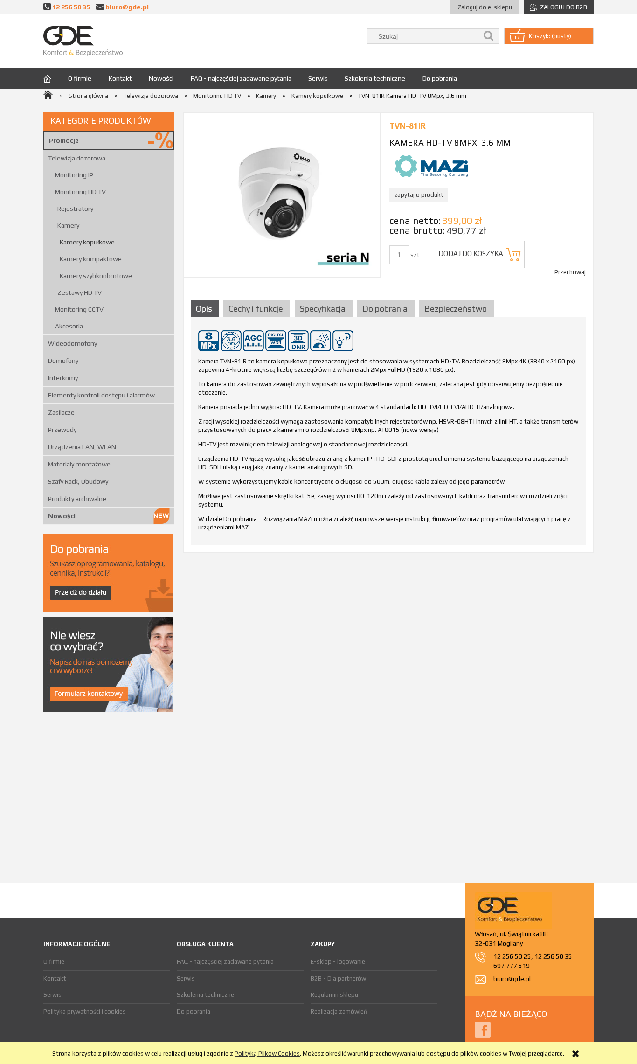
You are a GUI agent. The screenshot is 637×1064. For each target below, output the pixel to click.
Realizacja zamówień (339, 1011)
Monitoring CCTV (79, 309)
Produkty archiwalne (77, 498)
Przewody (62, 429)
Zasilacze (61, 412)
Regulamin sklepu (334, 994)
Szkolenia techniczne (205, 994)
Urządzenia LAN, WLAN (82, 447)
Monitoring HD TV (80, 191)
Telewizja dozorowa (76, 158)
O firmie (53, 961)
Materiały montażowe (79, 464)
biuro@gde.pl (127, 7)
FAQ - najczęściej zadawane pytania (225, 961)
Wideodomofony (72, 343)
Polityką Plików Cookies (267, 1053)
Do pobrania (193, 1011)
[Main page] (83, 41)
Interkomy (63, 378)
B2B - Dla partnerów (338, 978)
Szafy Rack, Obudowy (78, 481)
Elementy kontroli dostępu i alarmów (101, 395)
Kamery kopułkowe (87, 242)
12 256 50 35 (71, 7)
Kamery (68, 225)
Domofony (63, 360)
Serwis (52, 994)
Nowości (62, 516)
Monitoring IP (74, 175)
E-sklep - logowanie (338, 961)
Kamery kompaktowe (91, 259)
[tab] (206, 308)
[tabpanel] (388, 434)
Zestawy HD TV (79, 292)
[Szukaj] (488, 36)
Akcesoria (69, 326)
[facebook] (483, 1029)
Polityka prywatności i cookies (84, 1011)
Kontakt (54, 978)
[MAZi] (431, 165)
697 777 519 (511, 965)
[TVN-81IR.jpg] (282, 194)
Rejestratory (75, 208)
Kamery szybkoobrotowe (96, 275)
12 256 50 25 (512, 956)
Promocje (64, 140)
